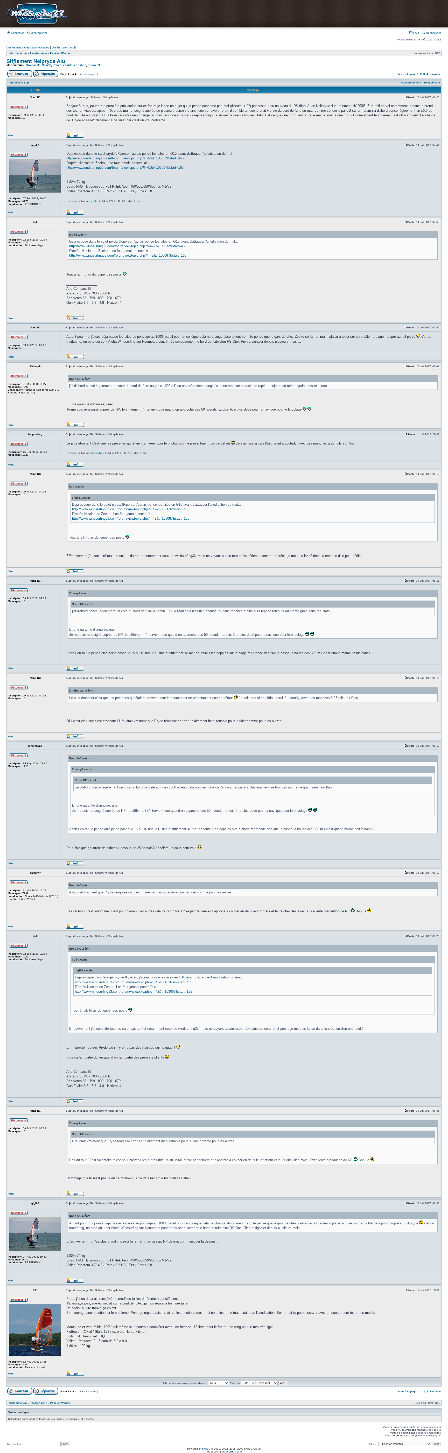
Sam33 (46, 65)
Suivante (435, 74)
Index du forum (17, 53)
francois (58, 65)
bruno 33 (94, 65)
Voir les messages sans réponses (27, 47)
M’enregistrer (38, 32)
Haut (10, 135)
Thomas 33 (32, 65)
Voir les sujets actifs (64, 47)
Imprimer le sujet (19, 82)
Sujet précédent (411, 82)
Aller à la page (407, 74)
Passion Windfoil (60, 53)
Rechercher (433, 32)
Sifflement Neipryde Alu (35, 61)
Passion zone (38, 53)
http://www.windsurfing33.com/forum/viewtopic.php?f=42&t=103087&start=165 (125, 168)
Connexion (17, 32)
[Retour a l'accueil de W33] (37, 24)
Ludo (69, 65)
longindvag (97, 453)
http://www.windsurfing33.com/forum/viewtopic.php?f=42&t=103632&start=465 (125, 158)
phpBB (206, 1448)
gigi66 (94, 201)
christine (80, 65)
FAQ (415, 32)
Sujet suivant (431, 82)
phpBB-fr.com (234, 1451)
